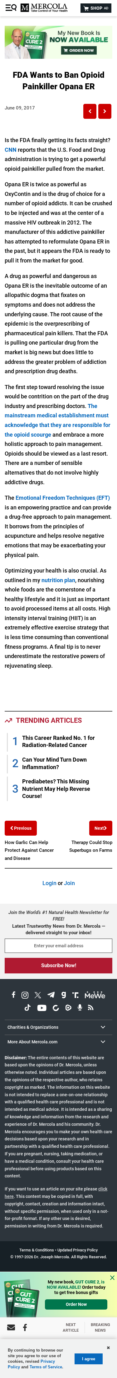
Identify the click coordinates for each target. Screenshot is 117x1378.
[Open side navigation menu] (12, 8)
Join (69, 883)
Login (49, 883)
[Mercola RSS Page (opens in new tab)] (90, 1008)
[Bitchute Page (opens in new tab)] (55, 1008)
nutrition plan (58, 580)
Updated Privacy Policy (77, 1250)
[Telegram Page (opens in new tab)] (51, 996)
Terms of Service (46, 1367)
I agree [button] (88, 1359)
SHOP (99, 8)
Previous (22, 828)
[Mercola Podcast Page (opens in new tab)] (80, 1008)
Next (99, 828)
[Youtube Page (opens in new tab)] (42, 1008)
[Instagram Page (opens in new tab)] (25, 996)
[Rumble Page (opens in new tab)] (68, 1008)
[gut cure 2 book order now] (58, 56)
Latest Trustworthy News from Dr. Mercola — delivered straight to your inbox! (58, 929)
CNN (11, 149)
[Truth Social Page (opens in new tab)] (75, 996)
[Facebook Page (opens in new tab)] (13, 996)
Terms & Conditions (36, 1250)
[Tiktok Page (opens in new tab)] (27, 1008)
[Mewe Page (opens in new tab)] (95, 996)
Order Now (76, 1304)
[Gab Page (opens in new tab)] (64, 996)
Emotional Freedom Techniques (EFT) (63, 497)
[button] (89, 111)
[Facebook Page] (25, 1327)
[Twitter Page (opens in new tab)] (38, 996)
